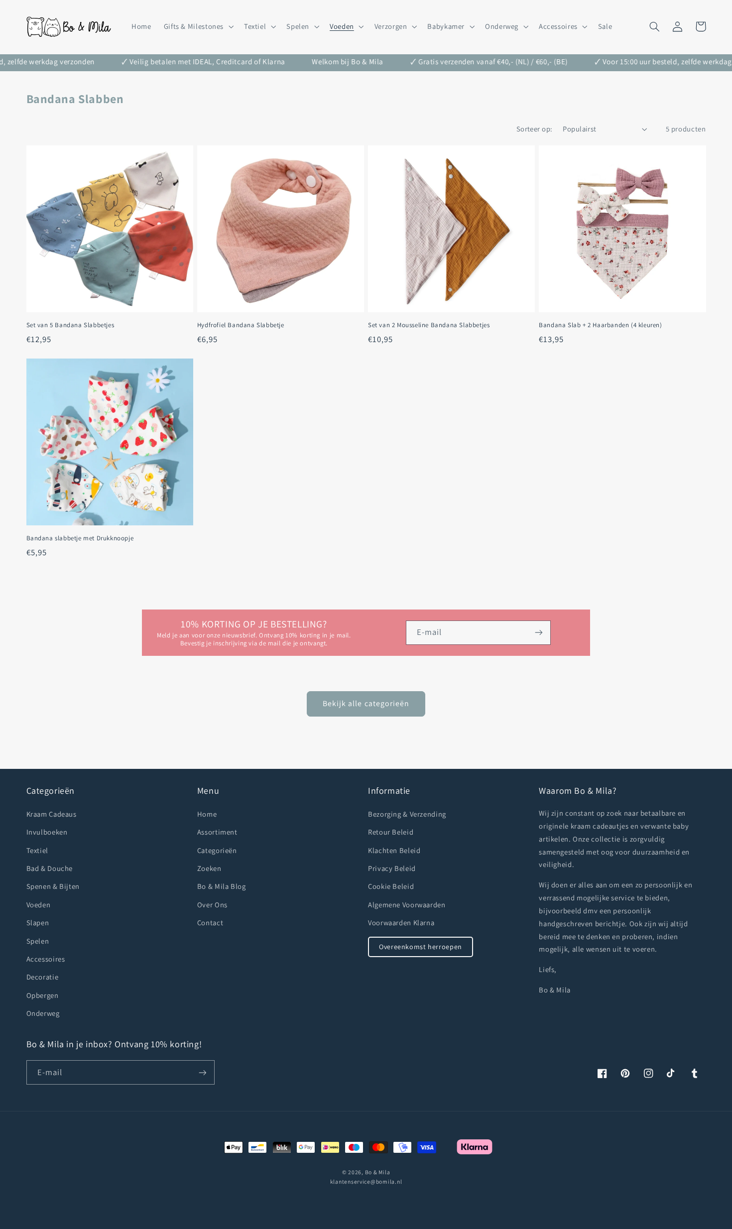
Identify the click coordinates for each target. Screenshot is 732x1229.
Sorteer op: (534, 128)
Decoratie (42, 977)
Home (207, 814)
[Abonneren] (538, 632)
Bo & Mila (377, 1172)
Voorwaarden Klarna (401, 922)
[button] (197, 26)
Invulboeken (47, 832)
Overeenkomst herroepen (420, 946)
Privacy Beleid (392, 868)
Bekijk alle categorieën (366, 703)
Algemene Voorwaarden (407, 904)
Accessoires (45, 959)
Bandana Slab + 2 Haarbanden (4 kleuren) (600, 325)
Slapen (37, 922)
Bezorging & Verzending (407, 814)
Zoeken (209, 868)
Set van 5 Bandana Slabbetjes (70, 325)
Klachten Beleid (394, 850)
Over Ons (212, 904)
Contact (210, 922)
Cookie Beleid (391, 886)
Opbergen (42, 995)
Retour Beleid (390, 832)
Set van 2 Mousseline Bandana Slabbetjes (428, 325)
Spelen (37, 941)
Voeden (38, 904)
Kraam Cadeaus (51, 814)
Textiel (37, 850)
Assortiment (217, 832)
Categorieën (217, 850)
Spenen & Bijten (53, 886)
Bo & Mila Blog (221, 886)
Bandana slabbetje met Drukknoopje (80, 538)
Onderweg (43, 1013)
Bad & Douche (49, 868)
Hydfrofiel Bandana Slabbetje (240, 325)
